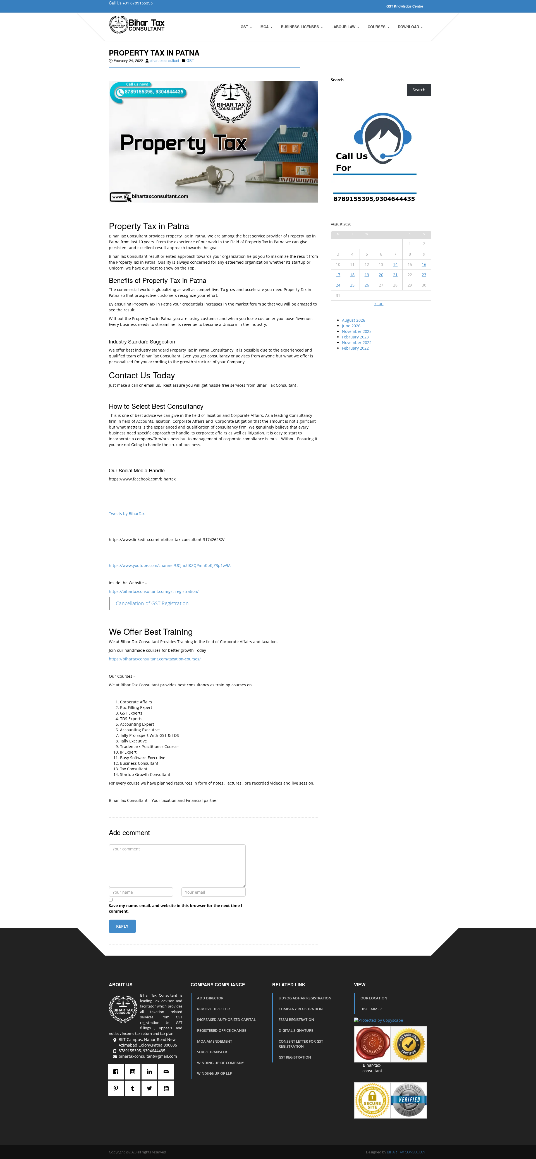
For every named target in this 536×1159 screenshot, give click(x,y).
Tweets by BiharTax (127, 513)
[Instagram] (134, 1072)
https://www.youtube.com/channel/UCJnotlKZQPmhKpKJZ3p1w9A (170, 565)
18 (352, 274)
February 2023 (355, 337)
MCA (265, 26)
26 (367, 285)
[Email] (167, 1072)
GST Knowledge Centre (404, 6)
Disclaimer (371, 1008)
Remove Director (213, 1008)
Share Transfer (212, 1051)
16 (424, 264)
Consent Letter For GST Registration (301, 1044)
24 (338, 285)
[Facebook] (117, 1072)
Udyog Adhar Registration (305, 998)
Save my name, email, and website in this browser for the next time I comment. (175, 908)
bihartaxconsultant (164, 60)
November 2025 (357, 331)
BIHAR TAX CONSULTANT (407, 1152)
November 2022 (357, 342)
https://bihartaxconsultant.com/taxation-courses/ (155, 659)
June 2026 (351, 325)
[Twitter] (150, 1088)
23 (424, 274)
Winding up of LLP (214, 1073)
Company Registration (301, 1008)
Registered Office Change (221, 1030)
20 (381, 274)
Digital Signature (296, 1030)
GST (245, 26)
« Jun (379, 303)
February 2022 (355, 348)
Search (337, 79)
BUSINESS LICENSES (300, 26)
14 (395, 264)
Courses (377, 26)
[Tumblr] (134, 1088)
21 (395, 274)
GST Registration (295, 1057)
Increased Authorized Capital (226, 1019)
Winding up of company (220, 1062)
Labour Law (343, 26)
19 (367, 274)
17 (338, 274)
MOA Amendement (214, 1041)
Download (409, 26)
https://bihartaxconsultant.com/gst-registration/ (153, 591)
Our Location (373, 998)
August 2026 (353, 320)
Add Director (210, 998)
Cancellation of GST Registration (152, 603)
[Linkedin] (150, 1072)
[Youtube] (167, 1088)
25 (352, 285)
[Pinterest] (117, 1088)
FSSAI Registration (296, 1019)
